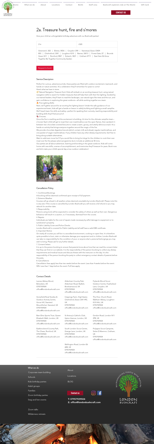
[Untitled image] (49, 168)
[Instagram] (93, 393)
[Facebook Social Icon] (99, 393)
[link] (44, 68)
